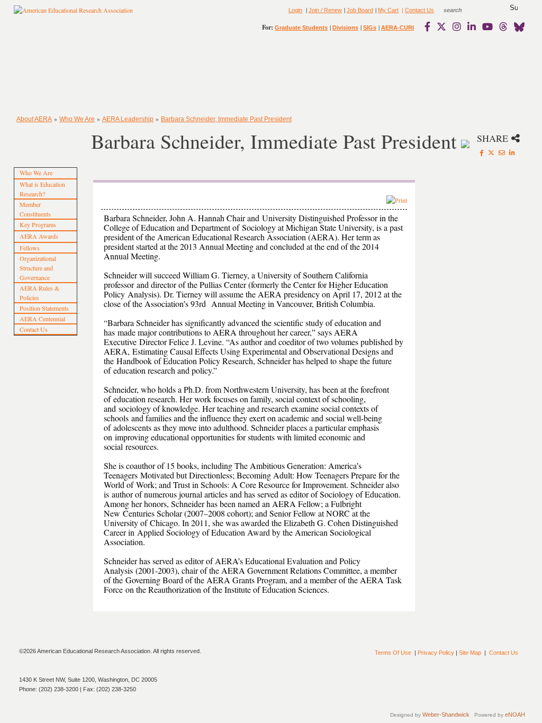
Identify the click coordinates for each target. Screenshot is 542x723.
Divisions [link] (345, 27)
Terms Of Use (393, 652)
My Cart (388, 10)
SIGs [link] (369, 27)
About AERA (34, 119)
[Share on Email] (502, 152)
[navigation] (44, 74)
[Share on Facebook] (482, 152)
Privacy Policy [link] (436, 652)
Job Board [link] (360, 10)
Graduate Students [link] (301, 27)
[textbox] (462, 10)
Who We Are (77, 119)
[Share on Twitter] (491, 152)
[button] (514, 8)
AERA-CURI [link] (397, 27)
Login (295, 10)
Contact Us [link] (419, 10)
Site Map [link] (470, 652)
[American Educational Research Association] (73, 14)
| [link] (401, 10)
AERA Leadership (127, 119)
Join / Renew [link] (325, 10)
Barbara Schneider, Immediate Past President (226, 119)
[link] (429, 26)
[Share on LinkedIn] (512, 152)
